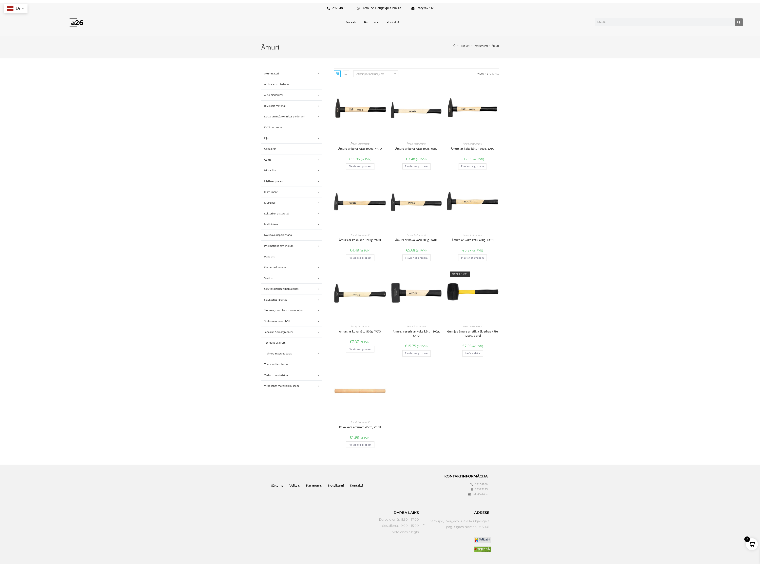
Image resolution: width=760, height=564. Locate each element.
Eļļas (291, 138)
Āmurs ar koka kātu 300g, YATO (416, 240)
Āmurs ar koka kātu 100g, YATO (416, 149)
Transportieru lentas (276, 364)
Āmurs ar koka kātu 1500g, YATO (472, 149)
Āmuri (495, 46)
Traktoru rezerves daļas (291, 353)
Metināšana (291, 224)
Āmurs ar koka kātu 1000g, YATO (360, 149)
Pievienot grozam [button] (360, 166)
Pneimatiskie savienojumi (291, 246)
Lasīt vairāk (472, 353)
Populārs (269, 256)
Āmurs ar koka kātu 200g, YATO (360, 240)
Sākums (277, 485)
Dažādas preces (273, 127)
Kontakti (393, 22)
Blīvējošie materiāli (291, 106)
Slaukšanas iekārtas (291, 299)
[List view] (346, 73)
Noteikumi (336, 485)
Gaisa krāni (270, 149)
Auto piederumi (291, 95)
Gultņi (291, 159)
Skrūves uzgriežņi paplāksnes (291, 289)
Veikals (351, 22)
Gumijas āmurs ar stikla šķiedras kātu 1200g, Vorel (472, 333)
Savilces (291, 278)
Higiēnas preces (291, 181)
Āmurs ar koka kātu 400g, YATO (473, 240)
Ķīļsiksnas (291, 202)
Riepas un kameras (291, 267)
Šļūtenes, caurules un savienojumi (291, 310)
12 (486, 73)
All (497, 73)
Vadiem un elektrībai (291, 375)
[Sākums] (454, 46)
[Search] (739, 22)
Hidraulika (291, 170)
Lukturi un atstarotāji (291, 213)
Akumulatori (291, 73)
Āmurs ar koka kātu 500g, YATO (360, 331)
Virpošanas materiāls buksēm (291, 386)
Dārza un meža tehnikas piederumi (291, 116)
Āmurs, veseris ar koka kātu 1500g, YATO (416, 333)
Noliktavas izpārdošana (278, 235)
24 (491, 73)
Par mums (371, 22)
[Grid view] (337, 73)
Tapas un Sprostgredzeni (291, 332)
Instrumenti (364, 143)
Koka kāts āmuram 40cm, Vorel (360, 427)
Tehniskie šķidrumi (275, 342)
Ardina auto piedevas (276, 84)
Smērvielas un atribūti (291, 321)
